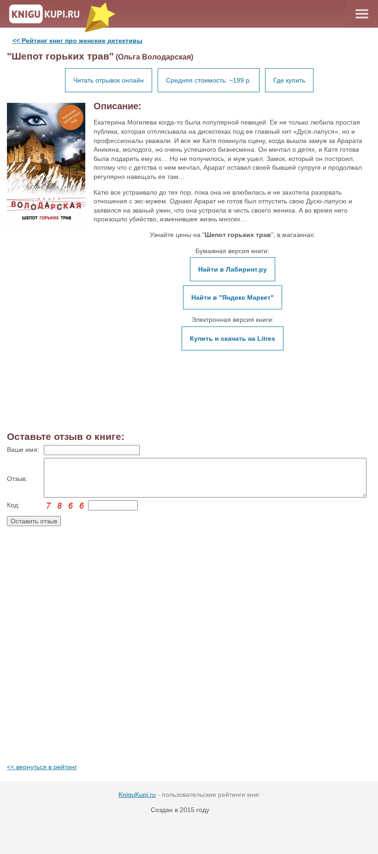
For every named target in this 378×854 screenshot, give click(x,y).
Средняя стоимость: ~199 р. (208, 80)
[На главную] (49, 14)
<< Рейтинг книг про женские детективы (77, 40)
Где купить (289, 80)
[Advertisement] (189, 653)
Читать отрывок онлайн (108, 80)
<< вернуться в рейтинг (42, 767)
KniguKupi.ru (137, 794)
